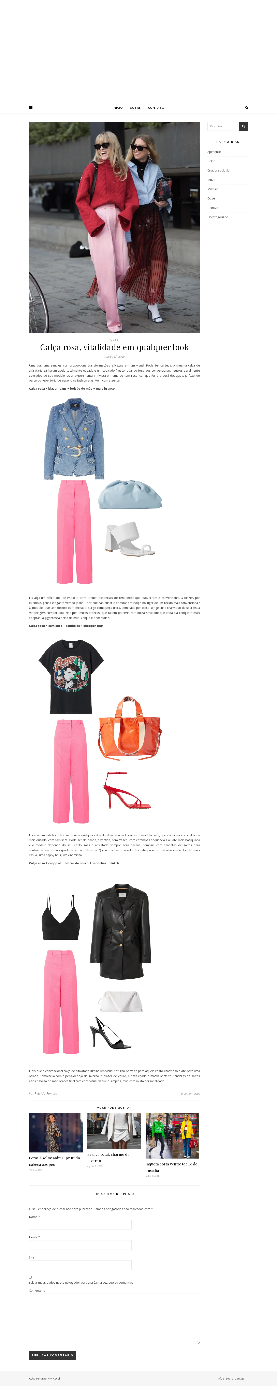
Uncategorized (217, 217)
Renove (212, 208)
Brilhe (211, 161)
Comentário (37, 1290)
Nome (34, 1217)
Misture (212, 189)
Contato (156, 107)
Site (31, 1257)
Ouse (114, 339)
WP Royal (54, 1378)
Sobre (135, 107)
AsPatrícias (138, 47)
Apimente (214, 152)
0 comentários (190, 1093)
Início (118, 107)
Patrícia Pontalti (46, 1093)
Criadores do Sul (218, 170)
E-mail (34, 1237)
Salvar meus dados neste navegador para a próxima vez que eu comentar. (81, 1282)
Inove (211, 180)
